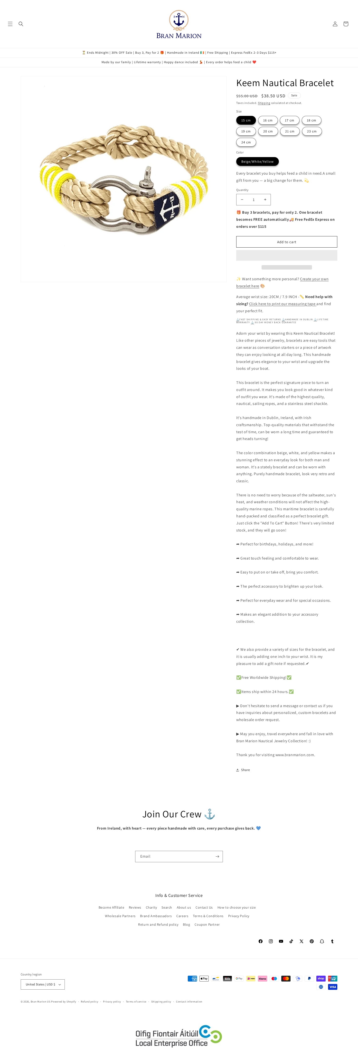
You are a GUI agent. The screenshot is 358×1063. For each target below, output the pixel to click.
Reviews (135, 907)
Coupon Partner (207, 924)
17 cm (289, 120)
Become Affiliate (111, 907)
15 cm (246, 120)
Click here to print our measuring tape (282, 303)
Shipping (264, 103)
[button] (286, 255)
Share (245, 770)
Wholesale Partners (120, 916)
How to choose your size (236, 907)
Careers (182, 916)
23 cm (312, 131)
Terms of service (136, 1001)
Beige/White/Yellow (257, 161)
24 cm (246, 142)
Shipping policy (161, 1001)
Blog (186, 924)
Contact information (189, 1001)
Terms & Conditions (208, 916)
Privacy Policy (238, 916)
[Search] (21, 24)
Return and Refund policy (158, 924)
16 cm (268, 120)
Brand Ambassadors (156, 916)
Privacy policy (112, 1001)
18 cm (311, 120)
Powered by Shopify (63, 1001)
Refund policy (89, 1001)
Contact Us (204, 907)
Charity (151, 907)
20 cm (268, 131)
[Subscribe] (217, 856)
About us (184, 907)
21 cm (290, 131)
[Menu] (10, 24)
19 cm (246, 131)
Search (166, 907)
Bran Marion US (41, 1001)
